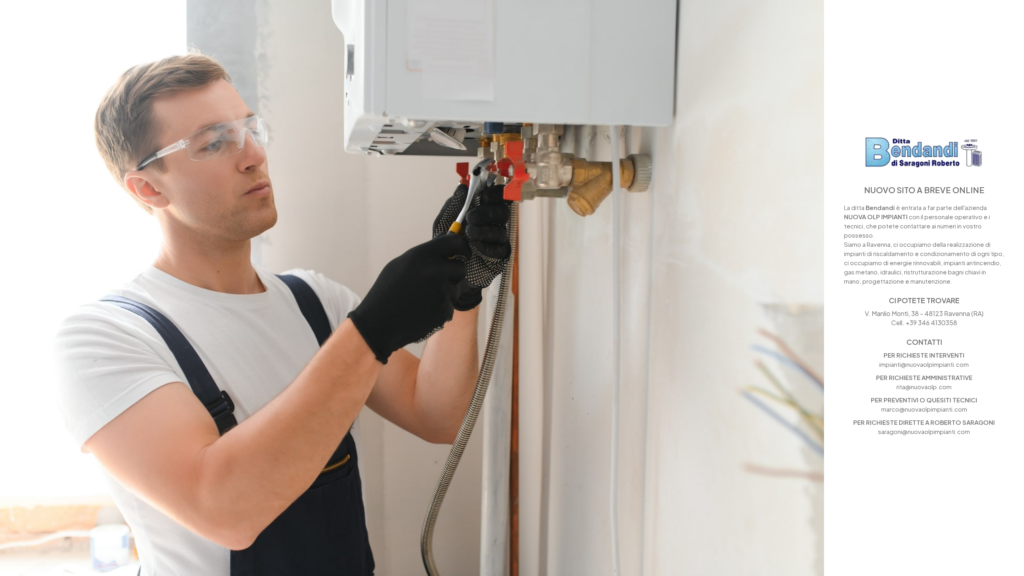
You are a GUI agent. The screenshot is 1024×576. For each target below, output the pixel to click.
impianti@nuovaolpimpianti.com (924, 364)
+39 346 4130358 (931, 322)
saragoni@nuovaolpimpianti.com (924, 431)
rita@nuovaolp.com (924, 386)
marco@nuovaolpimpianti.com (924, 409)
